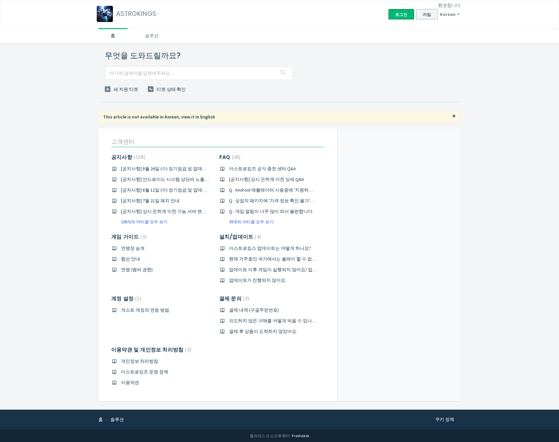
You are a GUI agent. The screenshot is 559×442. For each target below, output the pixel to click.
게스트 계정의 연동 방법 (145, 310)
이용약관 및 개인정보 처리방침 (150, 349)
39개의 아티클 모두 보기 (251, 222)
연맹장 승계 (133, 248)
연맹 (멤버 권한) (137, 269)
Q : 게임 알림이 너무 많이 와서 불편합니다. (271, 211)
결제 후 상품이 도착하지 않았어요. (263, 331)
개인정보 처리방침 (139, 361)
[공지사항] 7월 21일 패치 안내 (150, 201)
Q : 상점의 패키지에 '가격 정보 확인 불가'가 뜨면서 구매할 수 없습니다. (299, 201)
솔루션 (152, 36)
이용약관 (130, 382)
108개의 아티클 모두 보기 (144, 222)
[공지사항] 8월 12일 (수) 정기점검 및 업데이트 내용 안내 (176, 190)
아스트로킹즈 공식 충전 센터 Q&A (262, 168)
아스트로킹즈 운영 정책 (144, 372)
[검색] (283, 73)
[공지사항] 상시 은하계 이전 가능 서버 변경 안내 (168, 211)
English (207, 117)
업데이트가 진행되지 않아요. (257, 280)
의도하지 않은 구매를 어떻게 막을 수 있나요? (273, 321)
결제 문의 (233, 298)
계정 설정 (125, 298)
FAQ (229, 157)
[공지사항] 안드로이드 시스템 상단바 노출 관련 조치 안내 (178, 179)
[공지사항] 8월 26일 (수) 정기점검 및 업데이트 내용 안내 (176, 168)
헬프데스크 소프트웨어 (270, 435)
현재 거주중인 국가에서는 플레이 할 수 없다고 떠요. (280, 259)
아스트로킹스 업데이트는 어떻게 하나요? (270, 248)
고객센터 (123, 142)
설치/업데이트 (239, 236)
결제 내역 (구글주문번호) (254, 310)
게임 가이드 (128, 236)
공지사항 (127, 157)
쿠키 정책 (444, 419)
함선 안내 (130, 259)
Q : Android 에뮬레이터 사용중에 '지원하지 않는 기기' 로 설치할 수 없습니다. (304, 190)
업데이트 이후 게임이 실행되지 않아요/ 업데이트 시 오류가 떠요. (293, 269)
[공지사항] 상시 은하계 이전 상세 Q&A (266, 179)
